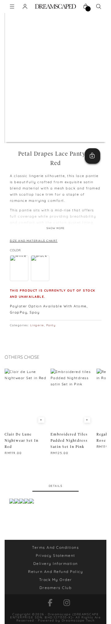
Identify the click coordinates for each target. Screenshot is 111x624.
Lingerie (37, 325)
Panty (51, 325)
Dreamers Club (55, 587)
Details (56, 486)
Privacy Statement (55, 555)
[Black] (40, 268)
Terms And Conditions (55, 547)
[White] (19, 268)
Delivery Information (55, 563)
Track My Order (55, 579)
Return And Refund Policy (55, 571)
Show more (56, 228)
